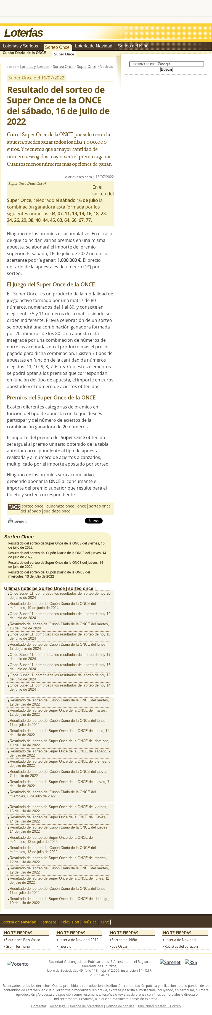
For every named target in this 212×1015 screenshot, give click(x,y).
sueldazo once (57, 511)
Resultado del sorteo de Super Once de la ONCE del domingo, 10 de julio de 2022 (59, 743)
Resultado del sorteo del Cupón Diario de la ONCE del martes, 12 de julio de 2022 (59, 702)
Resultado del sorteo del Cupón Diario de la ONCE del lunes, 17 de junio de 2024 (58, 646)
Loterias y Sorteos (20, 46)
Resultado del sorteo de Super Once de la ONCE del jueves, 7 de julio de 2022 (59, 784)
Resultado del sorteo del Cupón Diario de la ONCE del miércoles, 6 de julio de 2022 (53, 794)
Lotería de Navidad (93, 46)
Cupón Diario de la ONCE (24, 53)
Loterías (23, 32)
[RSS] (191, 962)
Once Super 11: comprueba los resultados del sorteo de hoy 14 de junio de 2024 (60, 687)
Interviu (65, 946)
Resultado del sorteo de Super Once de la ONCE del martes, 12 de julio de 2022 (58, 712)
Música (90, 922)
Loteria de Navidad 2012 (78, 939)
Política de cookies (120, 1006)
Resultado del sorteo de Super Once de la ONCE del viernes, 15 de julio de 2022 (58, 809)
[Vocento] (18, 964)
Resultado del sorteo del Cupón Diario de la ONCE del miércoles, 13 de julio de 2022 (49, 574)
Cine (105, 922)
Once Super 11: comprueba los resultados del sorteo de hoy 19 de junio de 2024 (60, 616)
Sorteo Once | (53, 588)
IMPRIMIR (20, 522)
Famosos (49, 922)
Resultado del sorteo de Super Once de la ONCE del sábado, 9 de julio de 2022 (60, 753)
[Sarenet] (170, 962)
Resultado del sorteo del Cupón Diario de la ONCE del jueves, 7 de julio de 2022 (59, 774)
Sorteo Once (57, 47)
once (81, 506)
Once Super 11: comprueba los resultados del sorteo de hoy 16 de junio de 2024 (60, 667)
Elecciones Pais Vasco (23, 939)
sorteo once (32, 506)
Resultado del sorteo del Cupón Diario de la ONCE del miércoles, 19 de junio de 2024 (53, 606)
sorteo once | (82, 588)
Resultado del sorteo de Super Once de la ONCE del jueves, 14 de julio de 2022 (58, 819)
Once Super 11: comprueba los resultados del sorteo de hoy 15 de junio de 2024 (60, 677)
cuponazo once (60, 506)
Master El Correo (168, 1006)
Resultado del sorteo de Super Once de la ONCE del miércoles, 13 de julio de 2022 (52, 839)
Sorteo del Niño (133, 46)
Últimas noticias (21, 588)
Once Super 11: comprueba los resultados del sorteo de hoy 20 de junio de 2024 (60, 595)
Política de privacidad (86, 1006)
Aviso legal (58, 1006)
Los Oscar (120, 946)
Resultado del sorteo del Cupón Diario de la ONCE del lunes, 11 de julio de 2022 (58, 722)
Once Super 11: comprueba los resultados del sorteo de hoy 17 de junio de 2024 (60, 657)
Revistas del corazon (181, 946)
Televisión (70, 922)
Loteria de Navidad (18, 922)
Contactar (38, 1006)
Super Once (64, 54)
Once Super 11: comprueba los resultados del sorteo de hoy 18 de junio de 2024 (60, 636)
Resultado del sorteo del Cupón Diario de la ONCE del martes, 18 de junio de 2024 (59, 626)
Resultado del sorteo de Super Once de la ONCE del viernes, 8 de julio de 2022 (60, 763)
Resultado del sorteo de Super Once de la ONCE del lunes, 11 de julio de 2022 (59, 733)
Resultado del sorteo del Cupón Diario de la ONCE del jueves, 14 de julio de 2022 (59, 829)
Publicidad (146, 1006)
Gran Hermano (18, 946)
